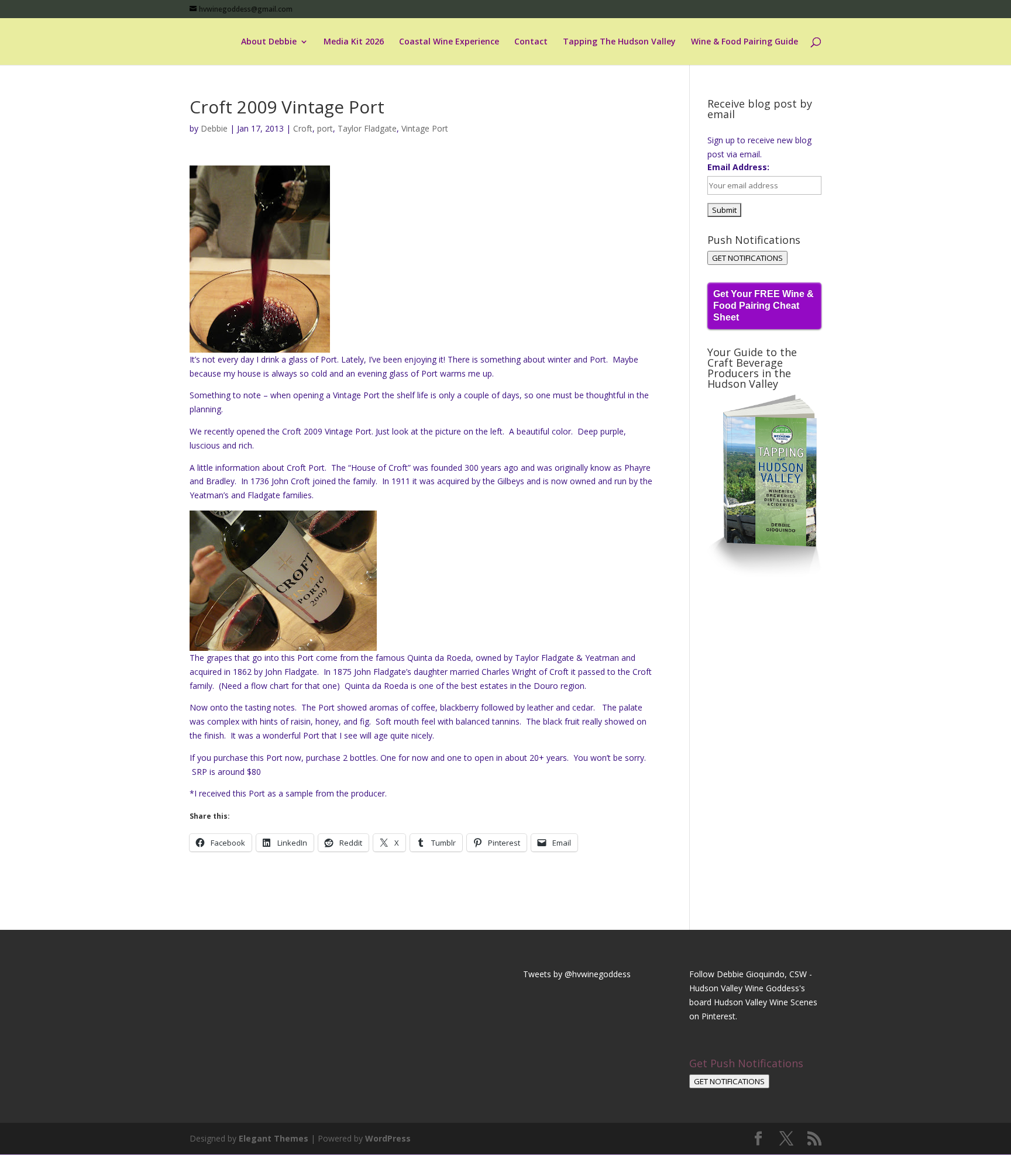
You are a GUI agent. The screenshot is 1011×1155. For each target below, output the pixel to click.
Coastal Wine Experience (449, 42)
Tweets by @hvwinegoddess (577, 974)
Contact (531, 42)
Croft (302, 128)
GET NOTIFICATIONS (747, 258)
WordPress (388, 1138)
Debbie (214, 128)
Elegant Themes (273, 1138)
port (325, 128)
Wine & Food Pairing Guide (744, 42)
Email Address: (738, 167)
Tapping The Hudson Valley (619, 42)
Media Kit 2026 (354, 42)
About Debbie (269, 42)
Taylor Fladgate (367, 128)
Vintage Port (424, 128)
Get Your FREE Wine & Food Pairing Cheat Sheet (763, 305)
